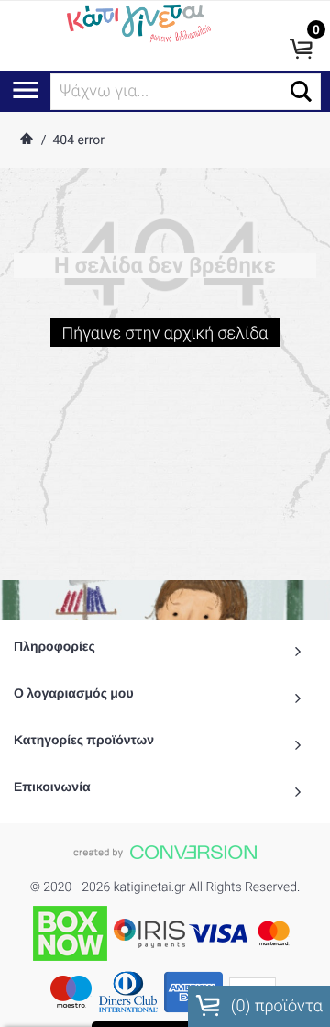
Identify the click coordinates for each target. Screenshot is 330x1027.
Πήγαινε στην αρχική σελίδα (165, 333)
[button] (301, 91)
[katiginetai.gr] (137, 21)
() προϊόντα (274, 1006)
